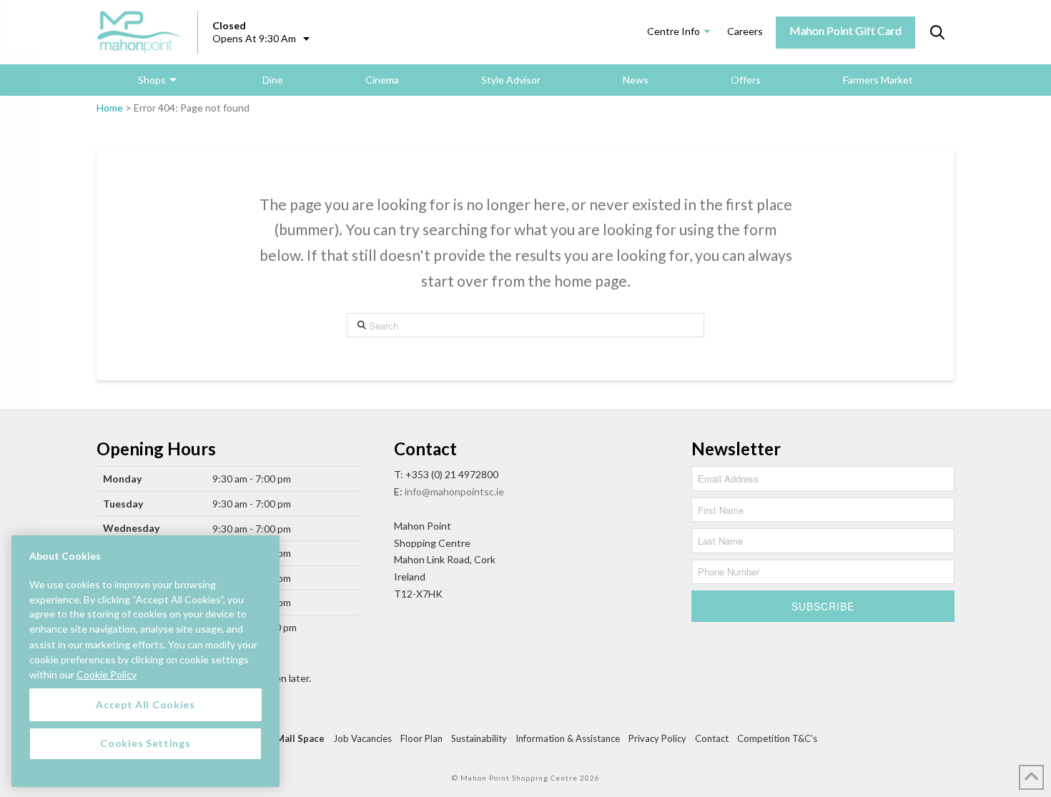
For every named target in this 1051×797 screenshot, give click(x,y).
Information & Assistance (567, 738)
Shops (152, 80)
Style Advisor (511, 80)
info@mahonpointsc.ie (454, 491)
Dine (272, 80)
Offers (746, 80)
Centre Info (673, 31)
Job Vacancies (362, 738)
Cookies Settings (145, 743)
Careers (745, 31)
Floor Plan (421, 738)
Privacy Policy (657, 738)
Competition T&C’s (777, 738)
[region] (145, 661)
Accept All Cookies (145, 704)
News (635, 80)
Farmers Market (878, 80)
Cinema (382, 80)
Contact (712, 738)
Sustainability (479, 738)
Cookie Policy (107, 674)
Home (110, 108)
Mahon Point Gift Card (845, 30)
